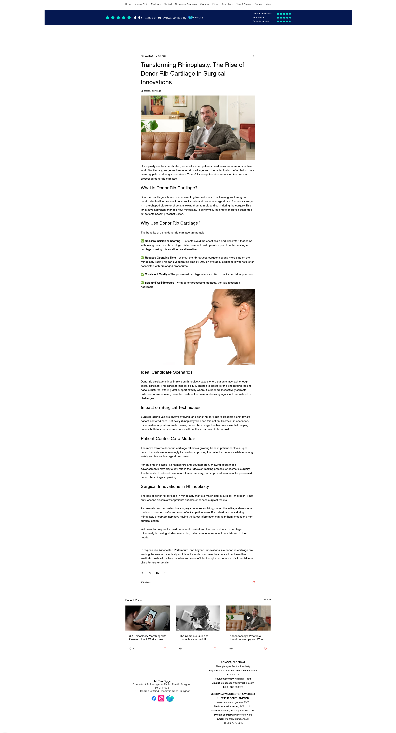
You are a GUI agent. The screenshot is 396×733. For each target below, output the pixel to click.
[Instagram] (161, 698)
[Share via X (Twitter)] (149, 572)
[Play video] (198, 128)
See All (267, 599)
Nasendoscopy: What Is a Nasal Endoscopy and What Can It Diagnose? (247, 637)
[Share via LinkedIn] (157, 572)
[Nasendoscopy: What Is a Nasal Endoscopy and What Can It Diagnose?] (248, 618)
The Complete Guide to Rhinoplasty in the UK (193, 637)
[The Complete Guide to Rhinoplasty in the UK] (198, 618)
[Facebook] (154, 698)
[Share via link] (165, 572)
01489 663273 (235, 687)
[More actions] (253, 56)
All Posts (129, 35)
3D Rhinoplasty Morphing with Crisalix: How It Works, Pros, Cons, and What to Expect (147, 637)
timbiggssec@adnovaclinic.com (236, 682)
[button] (266, 35)
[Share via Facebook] (142, 572)
